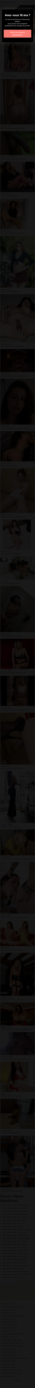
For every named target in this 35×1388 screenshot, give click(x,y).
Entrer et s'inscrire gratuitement (17, 33)
